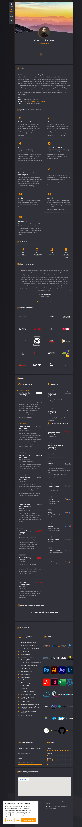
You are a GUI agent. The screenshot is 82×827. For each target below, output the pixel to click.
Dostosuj (9, 820)
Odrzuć (18, 820)
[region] (20, 812)
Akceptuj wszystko (29, 820)
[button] (35, 301)
